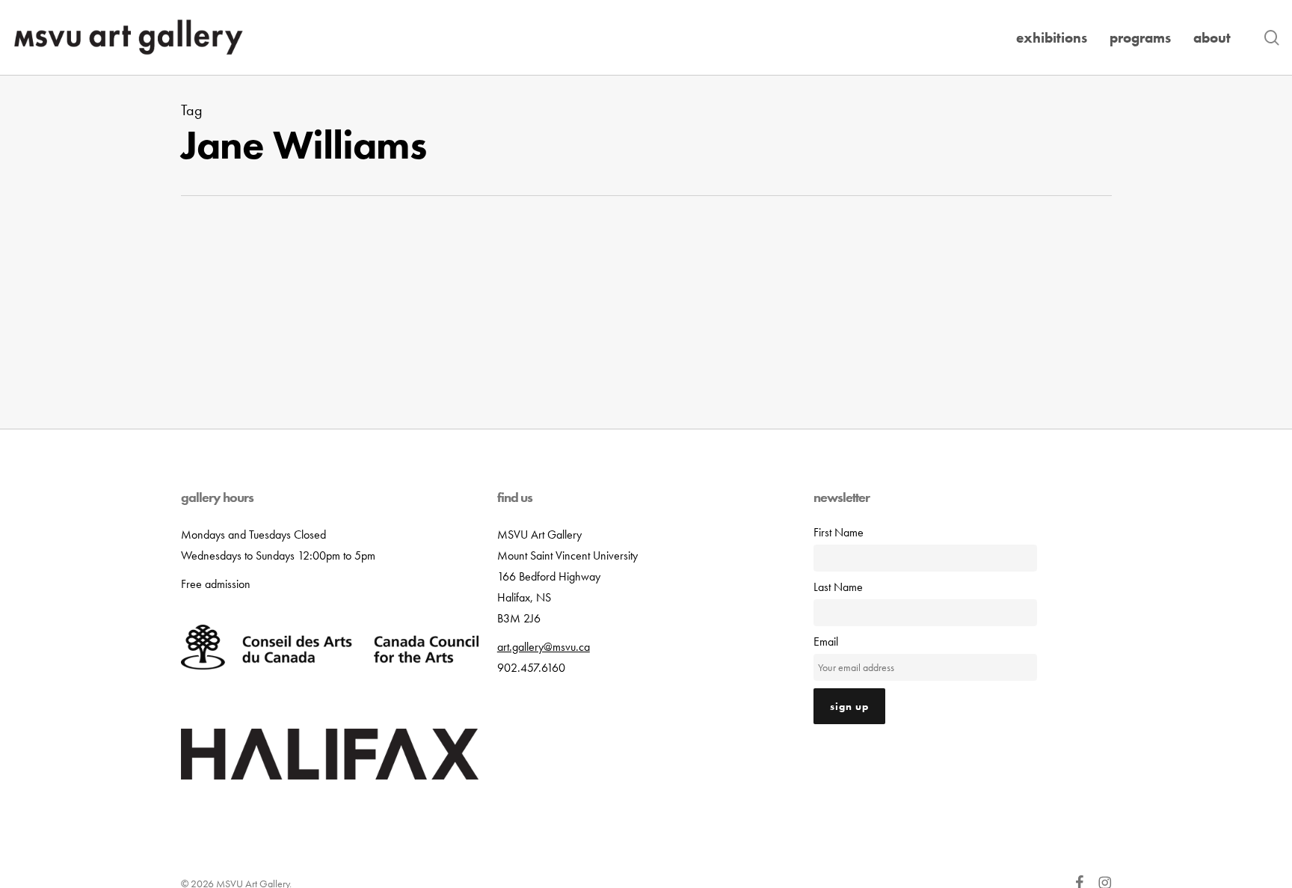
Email (825, 641)
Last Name (838, 587)
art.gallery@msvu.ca (543, 647)
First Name (838, 532)
